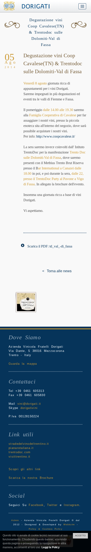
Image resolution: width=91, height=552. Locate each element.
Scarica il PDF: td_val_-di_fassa (49, 246)
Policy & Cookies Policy (45, 529)
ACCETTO (80, 535)
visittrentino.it (19, 456)
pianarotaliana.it (21, 448)
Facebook (36, 505)
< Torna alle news (45, 271)
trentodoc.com (20, 452)
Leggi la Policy (51, 547)
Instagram (71, 505)
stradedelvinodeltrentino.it (29, 443)
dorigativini (29, 408)
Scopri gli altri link (25, 469)
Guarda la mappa (23, 363)
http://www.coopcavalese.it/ (55, 136)
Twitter (52, 505)
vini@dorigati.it (29, 403)
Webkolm (69, 524)
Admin (15, 520)
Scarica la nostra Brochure (31, 477)
